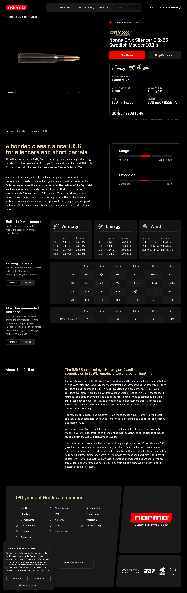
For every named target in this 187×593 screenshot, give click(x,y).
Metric (13, 283)
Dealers (59, 525)
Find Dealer (127, 55)
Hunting (25, 508)
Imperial (27, 283)
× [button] (49, 544)
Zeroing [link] (35, 131)
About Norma (62, 508)
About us (104, 7)
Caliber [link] (46, 131)
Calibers (25, 531)
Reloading (26, 537)
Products (64, 7)
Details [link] (10, 131)
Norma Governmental (169, 7)
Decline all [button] (39, 579)
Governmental (28, 525)
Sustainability (93, 508)
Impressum (91, 519)
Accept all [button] (17, 579)
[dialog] (28, 565)
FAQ (57, 514)
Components (27, 519)
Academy (59, 519)
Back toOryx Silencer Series (23, 17)
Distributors (61, 531)
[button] (28, 585)
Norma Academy (84, 7)
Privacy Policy (93, 514)
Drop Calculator (164, 55)
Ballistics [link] (22, 131)
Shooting (25, 514)
